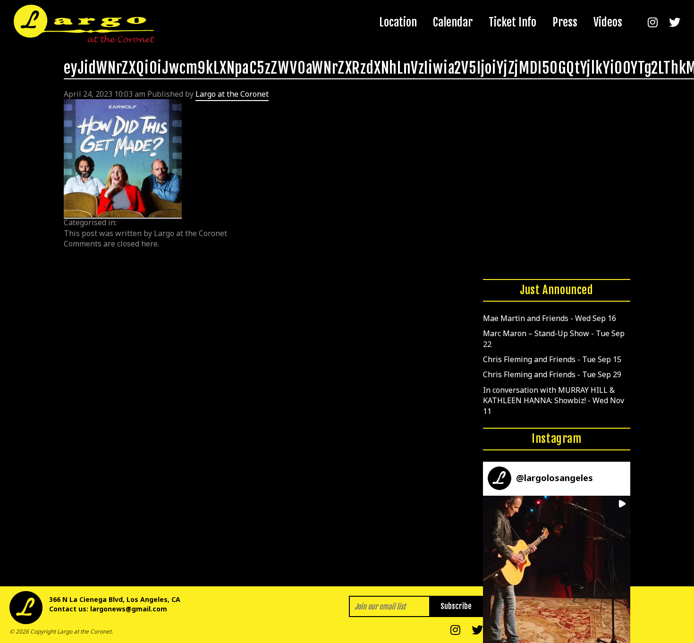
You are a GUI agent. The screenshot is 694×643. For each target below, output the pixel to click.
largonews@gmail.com (128, 608)
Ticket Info (512, 22)
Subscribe (456, 606)
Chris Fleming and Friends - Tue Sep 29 (552, 374)
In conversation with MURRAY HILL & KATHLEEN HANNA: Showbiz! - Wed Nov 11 (553, 400)
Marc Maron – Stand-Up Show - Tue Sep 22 (554, 338)
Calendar (453, 22)
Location (398, 22)
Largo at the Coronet (232, 94)
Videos (607, 22)
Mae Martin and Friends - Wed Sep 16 (549, 318)
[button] (556, 569)
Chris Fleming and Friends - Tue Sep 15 (552, 359)
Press (564, 22)
